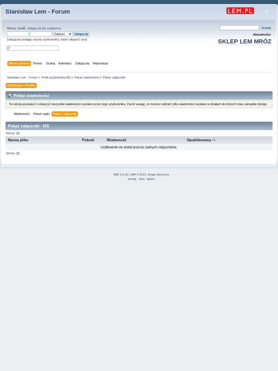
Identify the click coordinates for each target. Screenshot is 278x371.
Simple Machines (158, 174)
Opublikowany (199, 140)
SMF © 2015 (138, 174)
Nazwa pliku (18, 140)
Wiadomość (117, 140)
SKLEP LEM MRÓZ (244, 41)
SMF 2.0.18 (120, 174)
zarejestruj (54, 28)
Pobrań (88, 140)
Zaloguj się (34, 28)
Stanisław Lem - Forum (37, 11)
